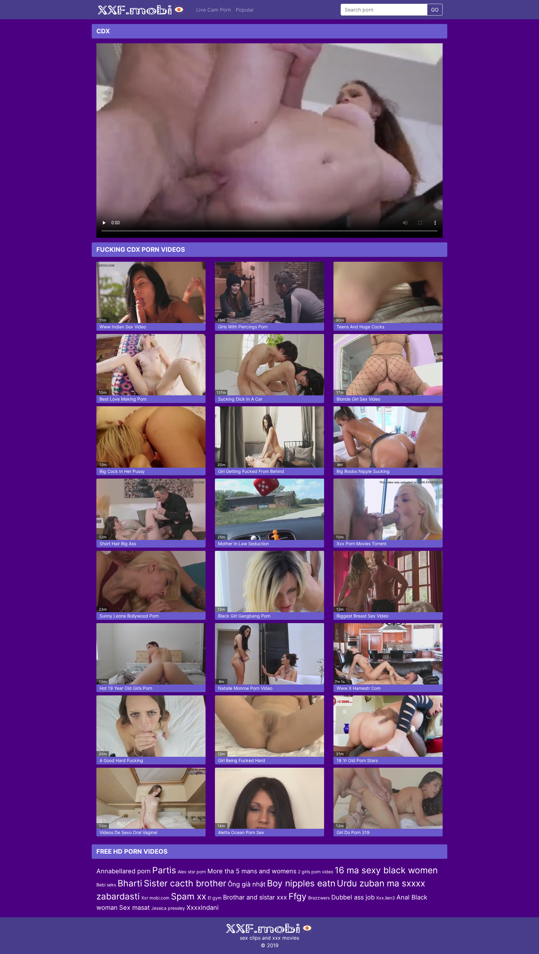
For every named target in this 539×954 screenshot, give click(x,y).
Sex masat (134, 907)
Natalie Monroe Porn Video (245, 688)
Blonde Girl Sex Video (358, 399)
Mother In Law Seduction (243, 543)
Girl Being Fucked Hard (241, 760)
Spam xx (188, 896)
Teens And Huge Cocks (360, 326)
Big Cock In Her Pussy (122, 471)
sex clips (250, 938)
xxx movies (285, 938)
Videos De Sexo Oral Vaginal (128, 832)
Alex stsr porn (192, 871)
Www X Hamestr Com (359, 688)
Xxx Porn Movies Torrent (361, 543)
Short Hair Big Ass (118, 543)
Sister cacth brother (185, 883)
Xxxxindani (203, 907)
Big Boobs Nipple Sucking (363, 471)
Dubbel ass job (353, 897)
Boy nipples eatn (301, 883)
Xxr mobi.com (155, 897)
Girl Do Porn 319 (353, 832)
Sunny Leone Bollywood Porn (129, 615)
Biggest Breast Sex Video (362, 615)
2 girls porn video (315, 871)
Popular (245, 10)
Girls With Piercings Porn (243, 326)
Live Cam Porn (213, 10)
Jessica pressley (168, 908)
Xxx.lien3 (385, 897)
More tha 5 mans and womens (251, 871)
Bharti (130, 883)
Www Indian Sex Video (123, 326)
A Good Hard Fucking (121, 760)
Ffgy (298, 896)
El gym (214, 897)
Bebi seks (106, 884)
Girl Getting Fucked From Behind (251, 471)
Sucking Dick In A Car (240, 399)
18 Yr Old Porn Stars (357, 760)
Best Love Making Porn (123, 399)
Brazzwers (319, 897)
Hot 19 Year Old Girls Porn (126, 688)
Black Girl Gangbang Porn (244, 615)
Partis (164, 870)
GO (435, 10)
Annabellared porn (123, 871)
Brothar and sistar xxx (255, 897)
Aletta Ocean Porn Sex (241, 832)
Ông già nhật (246, 884)
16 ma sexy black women (386, 870)
